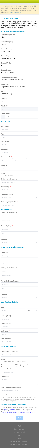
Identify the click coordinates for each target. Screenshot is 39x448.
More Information (15, 12)
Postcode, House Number (10, 281)
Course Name (6, 70)
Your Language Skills (8, 202)
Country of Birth (7, 194)
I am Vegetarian (8, 175)
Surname (4, 149)
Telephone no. (6, 323)
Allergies (4, 166)
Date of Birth (6, 157)
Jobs (19, 435)
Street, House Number (9, 213)
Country (4, 239)
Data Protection (19, 429)
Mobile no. (5, 331)
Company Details (19, 432)
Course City (5, 56)
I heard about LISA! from (10, 351)
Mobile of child (6, 339)
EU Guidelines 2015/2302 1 (19, 441)
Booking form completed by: (11, 387)
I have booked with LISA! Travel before (14, 361)
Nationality (5, 187)
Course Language (7, 42)
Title (2, 134)
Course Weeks (6, 63)
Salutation (5, 126)
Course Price (5, 114)
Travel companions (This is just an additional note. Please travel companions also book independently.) (19, 367)
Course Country (6, 49)
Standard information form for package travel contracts (18, 412)
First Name (5, 142)
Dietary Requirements (9, 179)
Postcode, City (6, 226)
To (2, 260)
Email (3, 307)
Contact (19, 438)
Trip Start (4, 98)
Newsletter (5, 395)
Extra (3, 173)
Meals (3, 91)
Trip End (4, 106)
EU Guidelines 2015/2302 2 (19, 444)
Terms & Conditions (9, 409)
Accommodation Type (9, 77)
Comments (5, 377)
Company (4, 253)
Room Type (5, 84)
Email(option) (6, 316)
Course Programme (8, 35)
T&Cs (19, 426)
